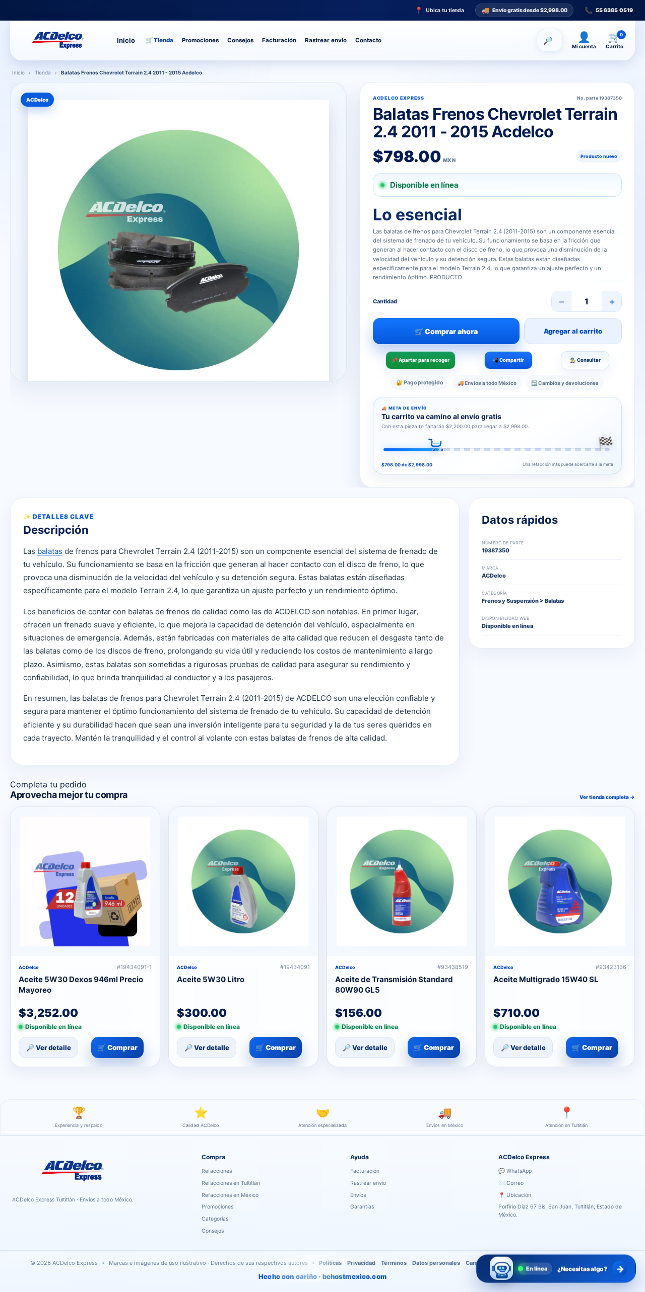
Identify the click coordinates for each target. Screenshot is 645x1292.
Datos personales (436, 1262)
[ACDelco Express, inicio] (61, 40)
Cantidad (385, 301)
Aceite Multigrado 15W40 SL (546, 979)
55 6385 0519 (609, 10)
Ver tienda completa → (607, 797)
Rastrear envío (326, 40)
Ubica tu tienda (439, 10)
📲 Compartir (508, 360)
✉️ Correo (511, 1183)
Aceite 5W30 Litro (210, 979)
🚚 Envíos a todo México (487, 383)
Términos (394, 1262)
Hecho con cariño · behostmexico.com (322, 1276)
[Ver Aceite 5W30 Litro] (243, 881)
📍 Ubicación (514, 1195)
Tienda (159, 40)
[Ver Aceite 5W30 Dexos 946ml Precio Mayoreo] (85, 881)
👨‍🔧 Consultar (585, 360)
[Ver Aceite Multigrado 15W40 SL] (559, 881)
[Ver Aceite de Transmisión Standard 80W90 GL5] (401, 881)
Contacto (368, 40)
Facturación (279, 40)
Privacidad (361, 1262)
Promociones (200, 40)
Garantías (362, 1206)
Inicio (126, 40)
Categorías (215, 1219)
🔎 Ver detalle (48, 1047)
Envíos (358, 1195)
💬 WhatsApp (515, 1171)
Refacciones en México (230, 1195)
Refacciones (217, 1171)
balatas (49, 551)
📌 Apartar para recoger (420, 360)
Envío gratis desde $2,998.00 (524, 10)
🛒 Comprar (117, 1047)
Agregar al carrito (573, 331)
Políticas (330, 1262)
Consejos (240, 40)
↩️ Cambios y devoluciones (565, 383)
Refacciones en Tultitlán (231, 1183)
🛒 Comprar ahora (446, 331)
